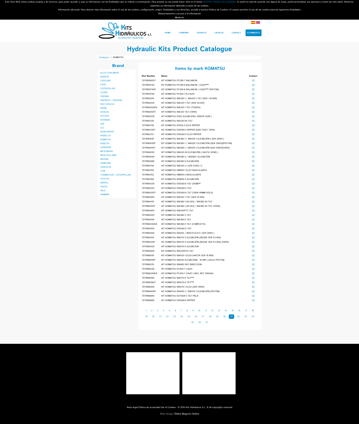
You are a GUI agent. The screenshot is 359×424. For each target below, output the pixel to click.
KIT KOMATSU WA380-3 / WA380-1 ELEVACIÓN (185, 156)
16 (239, 310)
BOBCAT (104, 76)
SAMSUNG (105, 163)
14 (226, 310)
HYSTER (104, 116)
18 (253, 310)
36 (199, 322)
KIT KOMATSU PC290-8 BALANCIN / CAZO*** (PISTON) (190, 89)
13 (219, 310)
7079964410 (148, 201)
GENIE (103, 108)
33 (245, 316)
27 (203, 316)
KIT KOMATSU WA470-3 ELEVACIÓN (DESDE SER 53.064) (191, 237)
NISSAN (104, 159)
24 (181, 316)
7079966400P (149, 291)
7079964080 (148, 161)
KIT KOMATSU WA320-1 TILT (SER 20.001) (182, 103)
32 (238, 316)
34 (252, 316)
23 (174, 316)
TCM (102, 171)
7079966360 (148, 278)
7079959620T (149, 80)
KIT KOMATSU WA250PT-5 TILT (177, 210)
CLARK (104, 92)
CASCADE (105, 80)
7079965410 (148, 237)
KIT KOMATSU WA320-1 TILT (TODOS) (180, 107)
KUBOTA (104, 143)
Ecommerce (253, 32)
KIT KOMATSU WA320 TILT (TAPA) (179, 112)
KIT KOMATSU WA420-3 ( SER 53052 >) (181, 165)
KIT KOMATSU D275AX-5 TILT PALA (179, 296)
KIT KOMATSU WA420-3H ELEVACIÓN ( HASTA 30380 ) (189, 152)
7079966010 (148, 255)
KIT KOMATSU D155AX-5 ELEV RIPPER (181, 134)
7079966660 (148, 300)
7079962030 (148, 116)
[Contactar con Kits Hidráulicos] (253, 80)
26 (196, 316)
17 (246, 310)
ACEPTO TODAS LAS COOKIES (219, 2)
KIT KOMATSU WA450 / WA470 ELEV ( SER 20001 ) (187, 233)
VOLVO (103, 186)
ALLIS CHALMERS (109, 72)
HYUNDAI (105, 120)
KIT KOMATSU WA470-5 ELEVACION (180, 246)
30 (224, 316)
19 (146, 316)
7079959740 (148, 85)
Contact (236, 32)
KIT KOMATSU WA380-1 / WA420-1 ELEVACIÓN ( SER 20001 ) (192, 138)
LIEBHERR (105, 147)
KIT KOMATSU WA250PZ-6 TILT (177, 251)
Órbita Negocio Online (186, 414)
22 (167, 316)
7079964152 (148, 174)
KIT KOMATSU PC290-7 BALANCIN (179, 80)
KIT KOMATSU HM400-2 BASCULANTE (181, 174)
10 (199, 310)
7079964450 (148, 210)
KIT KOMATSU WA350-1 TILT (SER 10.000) (182, 197)
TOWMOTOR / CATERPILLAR (115, 175)
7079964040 (148, 156)
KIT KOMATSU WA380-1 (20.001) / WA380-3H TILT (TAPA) (190, 206)
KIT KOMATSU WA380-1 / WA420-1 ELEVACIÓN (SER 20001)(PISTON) (196, 143)
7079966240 (148, 269)
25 (188, 316)
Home (168, 32)
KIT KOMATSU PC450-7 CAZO (176, 269)
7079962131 (148, 134)
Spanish (253, 22)
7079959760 (148, 94)
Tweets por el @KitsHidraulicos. (209, 354)
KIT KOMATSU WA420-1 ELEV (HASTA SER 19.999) (187, 255)
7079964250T (149, 192)
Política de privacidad (149, 407)
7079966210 (148, 264)
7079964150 (148, 170)
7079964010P (148, 143)
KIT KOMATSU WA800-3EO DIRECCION (181, 264)
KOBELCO (105, 135)
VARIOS (104, 182)
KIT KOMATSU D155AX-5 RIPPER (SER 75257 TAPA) (188, 130)
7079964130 (148, 165)
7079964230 (148, 183)
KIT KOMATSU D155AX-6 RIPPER (178, 300)
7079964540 (148, 219)
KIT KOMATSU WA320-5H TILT (177, 121)
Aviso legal (132, 407)
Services (201, 32)
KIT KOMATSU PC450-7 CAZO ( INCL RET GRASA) (187, 273)
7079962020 (148, 103)
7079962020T (149, 112)
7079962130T (148, 130)
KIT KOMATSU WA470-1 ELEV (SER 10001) (182, 287)
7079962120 (148, 121)
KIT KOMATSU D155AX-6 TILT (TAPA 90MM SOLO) (187, 192)
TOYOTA (104, 178)
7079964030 (148, 152)
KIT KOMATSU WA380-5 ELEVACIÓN (180, 161)
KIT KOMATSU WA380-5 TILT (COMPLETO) (183, 224)
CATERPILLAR (107, 88)
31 (231, 316)
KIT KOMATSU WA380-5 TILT (176, 219)
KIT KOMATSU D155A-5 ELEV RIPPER (180, 125)
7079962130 (148, 125)
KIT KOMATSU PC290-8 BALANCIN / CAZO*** (185, 85)
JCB (102, 123)
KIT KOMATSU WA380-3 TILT (176, 215)
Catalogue (104, 57)
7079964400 (148, 197)
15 (233, 310)
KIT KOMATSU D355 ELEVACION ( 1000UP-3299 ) (186, 116)
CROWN (104, 96)
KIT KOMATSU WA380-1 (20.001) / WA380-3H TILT (186, 201)
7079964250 (148, 188)
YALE (103, 190)
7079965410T (148, 242)
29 (217, 316)
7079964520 (148, 215)
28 (210, 316)
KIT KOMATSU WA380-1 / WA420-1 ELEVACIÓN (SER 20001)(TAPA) (195, 147)
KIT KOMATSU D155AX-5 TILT (176, 228)
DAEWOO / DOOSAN (111, 100)
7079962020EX (149, 107)
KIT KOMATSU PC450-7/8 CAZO (178, 94)
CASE (103, 84)
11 (206, 310)
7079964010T (148, 147)
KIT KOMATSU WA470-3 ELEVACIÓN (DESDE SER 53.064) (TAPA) (195, 242)
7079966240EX (149, 273)
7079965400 (148, 233)
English (258, 22)
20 (153, 316)
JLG (102, 127)
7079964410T (148, 206)
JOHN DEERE (107, 131)
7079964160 (148, 179)
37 (207, 322)
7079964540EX (149, 224)
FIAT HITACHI (107, 104)
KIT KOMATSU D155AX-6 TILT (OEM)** (181, 183)
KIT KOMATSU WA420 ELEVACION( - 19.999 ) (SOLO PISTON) (192, 260)
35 (192, 322)
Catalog (219, 32)
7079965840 (148, 251)
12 (212, 310)
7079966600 (148, 296)
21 (160, 316)
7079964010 (148, 138)
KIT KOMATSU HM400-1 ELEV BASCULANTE (184, 170)
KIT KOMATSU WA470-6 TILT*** (177, 278)
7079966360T (149, 282)
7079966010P (148, 260)
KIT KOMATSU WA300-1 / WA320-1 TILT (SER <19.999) (189, 98)
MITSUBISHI (106, 151)
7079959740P (149, 89)
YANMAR (104, 194)
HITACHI (104, 112)
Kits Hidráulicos (125, 30)
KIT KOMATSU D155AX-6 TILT (176, 188)
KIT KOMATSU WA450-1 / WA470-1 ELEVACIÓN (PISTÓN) (190, 291)
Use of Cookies (168, 407)
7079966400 (148, 287)
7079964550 (148, 228)
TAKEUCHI (105, 167)
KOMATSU (105, 139)
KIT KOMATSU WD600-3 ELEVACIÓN (180, 179)
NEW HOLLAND (108, 155)
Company (184, 32)
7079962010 (148, 98)
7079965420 (148, 246)
